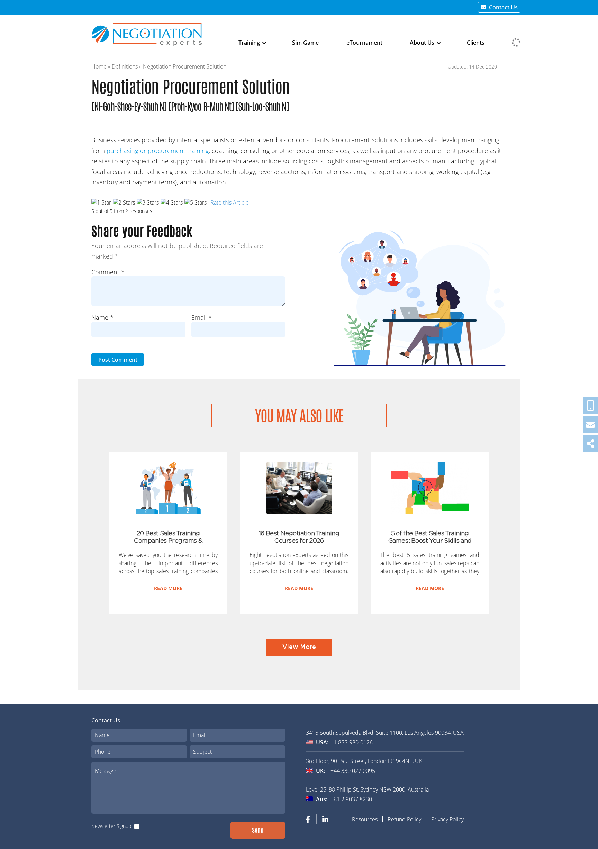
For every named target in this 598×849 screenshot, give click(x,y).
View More (299, 647)
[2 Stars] (124, 203)
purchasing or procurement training (158, 150)
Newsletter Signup (111, 826)
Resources (365, 819)
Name (102, 317)
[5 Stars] (195, 203)
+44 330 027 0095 (352, 771)
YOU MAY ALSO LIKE (299, 416)
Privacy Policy (447, 819)
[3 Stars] (148, 203)
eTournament (364, 42)
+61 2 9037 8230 (351, 799)
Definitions (125, 66)
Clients (475, 42)
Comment (108, 272)
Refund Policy (404, 819)
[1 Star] (101, 203)
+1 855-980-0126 (351, 742)
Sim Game (305, 42)
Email (201, 317)
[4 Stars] (172, 203)
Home (99, 66)
